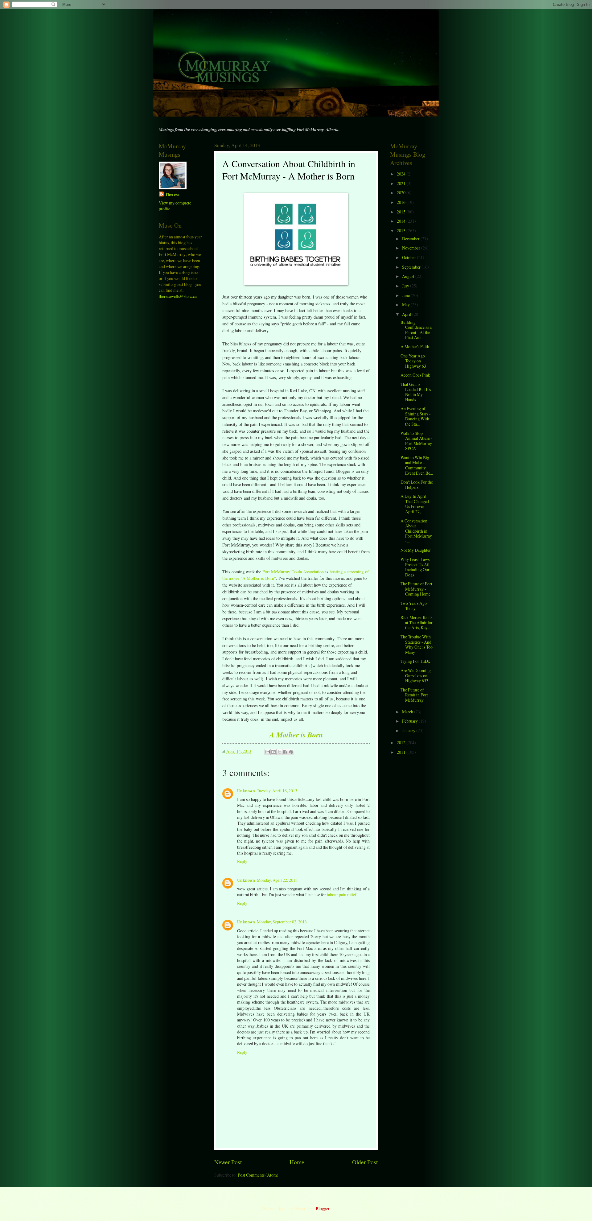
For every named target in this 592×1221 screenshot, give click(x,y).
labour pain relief (341, 894)
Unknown (246, 791)
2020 (401, 193)
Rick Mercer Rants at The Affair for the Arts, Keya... (417, 622)
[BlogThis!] (273, 752)
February (410, 721)
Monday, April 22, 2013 (277, 880)
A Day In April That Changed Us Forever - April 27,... (415, 503)
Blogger (322, 1208)
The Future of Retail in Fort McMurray (414, 695)
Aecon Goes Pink (415, 375)
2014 (401, 221)
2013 (401, 230)
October (409, 257)
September (411, 267)
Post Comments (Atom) (258, 1175)
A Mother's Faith (415, 346)
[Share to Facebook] (285, 752)
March (408, 712)
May (406, 304)
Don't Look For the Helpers (417, 484)
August (408, 276)
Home (297, 1162)
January (409, 730)
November (411, 248)
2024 (401, 174)
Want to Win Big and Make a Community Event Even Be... (417, 465)
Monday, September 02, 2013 (282, 922)
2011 (401, 752)
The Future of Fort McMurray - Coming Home (416, 589)
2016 (401, 202)
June (406, 295)
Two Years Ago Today (414, 605)
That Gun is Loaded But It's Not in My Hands (416, 391)
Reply (242, 861)
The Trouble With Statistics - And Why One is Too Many (417, 644)
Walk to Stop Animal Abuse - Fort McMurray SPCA (416, 441)
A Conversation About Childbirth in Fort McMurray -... (416, 531)
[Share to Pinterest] (291, 752)
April (407, 314)
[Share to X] (279, 752)
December (411, 238)
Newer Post (228, 1162)
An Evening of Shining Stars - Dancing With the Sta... (416, 416)
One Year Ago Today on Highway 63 (413, 361)
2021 (401, 183)
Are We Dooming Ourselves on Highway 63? (416, 675)
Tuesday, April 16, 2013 (277, 791)
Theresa (172, 194)
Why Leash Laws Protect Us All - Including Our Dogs (416, 567)
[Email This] (268, 752)
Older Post (365, 1162)
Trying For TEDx (415, 661)
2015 (401, 212)
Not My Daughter (416, 550)
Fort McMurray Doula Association (293, 572)
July (406, 286)
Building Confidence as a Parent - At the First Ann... (416, 329)
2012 (401, 742)
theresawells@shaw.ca (178, 296)
